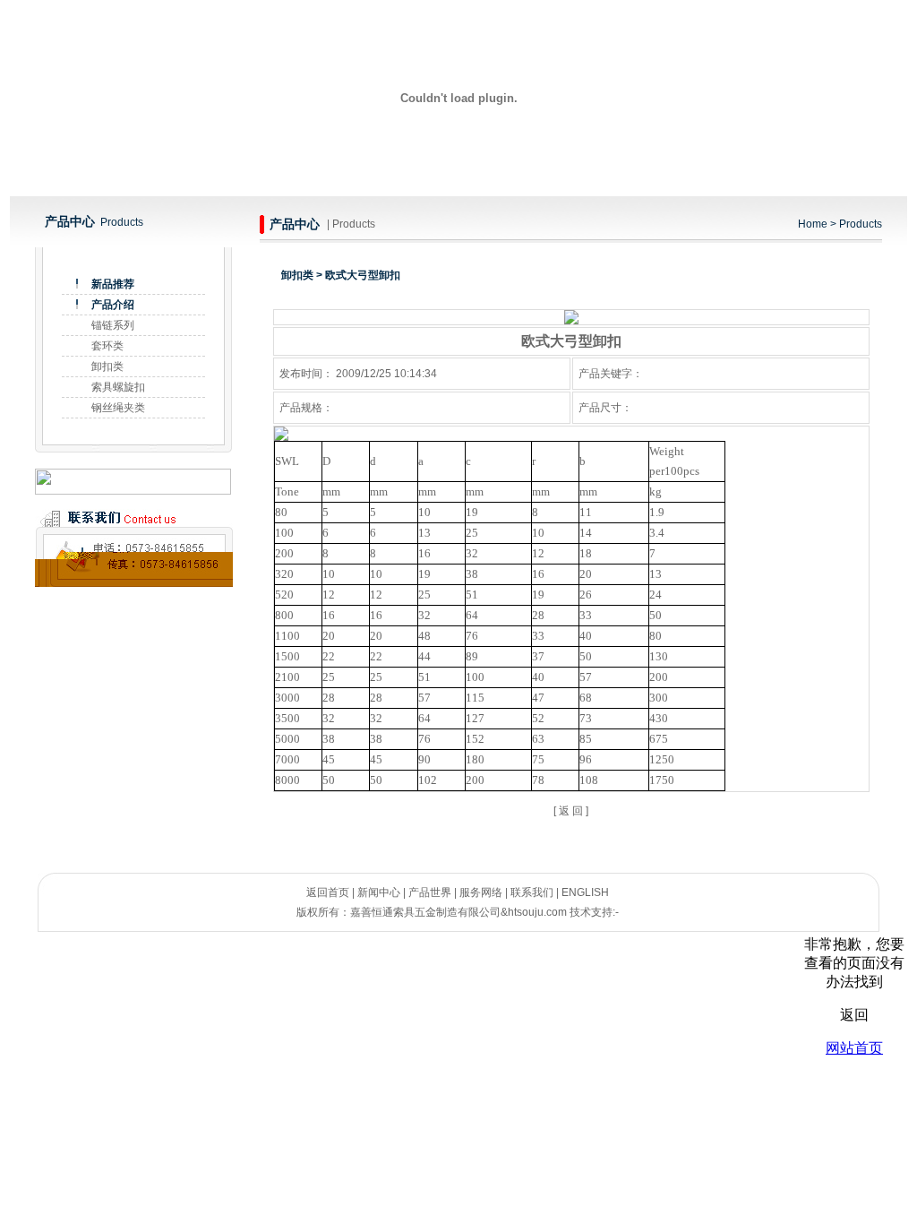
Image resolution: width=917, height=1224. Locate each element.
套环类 (107, 346)
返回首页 (327, 892)
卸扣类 (107, 366)
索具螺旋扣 (118, 387)
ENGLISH (585, 892)
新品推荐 (112, 284)
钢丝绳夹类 (118, 407)
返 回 (571, 811)
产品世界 (429, 892)
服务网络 (480, 892)
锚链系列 (112, 325)
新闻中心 (378, 892)
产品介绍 (112, 304)
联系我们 (531, 892)
